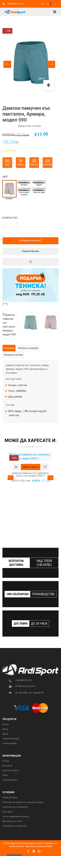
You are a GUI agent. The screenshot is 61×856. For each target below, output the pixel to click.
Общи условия (9, 797)
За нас (5, 761)
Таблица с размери (28, 348)
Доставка (7, 811)
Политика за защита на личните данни (22, 802)
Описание (9, 348)
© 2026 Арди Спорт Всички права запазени (23, 843)
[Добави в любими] (30, 262)
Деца (5, 734)
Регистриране (9, 780)
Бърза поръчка (30, 251)
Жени (5, 729)
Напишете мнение (13, 354)
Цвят (5, 176)
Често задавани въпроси (15, 816)
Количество (9, 217)
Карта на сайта (10, 770)
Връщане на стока (12, 821)
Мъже (5, 724)
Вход (4, 775)
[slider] (8, 126)
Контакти (7, 765)
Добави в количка (29, 240)
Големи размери (11, 738)
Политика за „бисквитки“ (15, 807)
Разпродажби (9, 743)
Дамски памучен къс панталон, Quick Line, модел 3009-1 (30, 474)
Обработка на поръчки (14, 826)
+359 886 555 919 (15, 4)
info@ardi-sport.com (25, 686)
